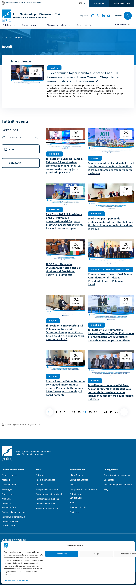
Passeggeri (7, 489)
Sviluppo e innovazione (47, 489)
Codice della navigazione (14, 512)
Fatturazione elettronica (47, 508)
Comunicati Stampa (79, 480)
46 (116, 412)
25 (90, 412)
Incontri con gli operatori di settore (110, 269)
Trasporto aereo (9, 485)
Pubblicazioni (76, 494)
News (72, 485)
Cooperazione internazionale (49, 494)
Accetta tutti (62, 554)
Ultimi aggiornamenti (121, 3)
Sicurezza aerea (9, 475)
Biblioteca (74, 512)
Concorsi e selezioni (45, 504)
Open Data (109, 480)
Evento (54, 68)
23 (79, 412)
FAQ (106, 489)
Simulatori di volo (78, 507)
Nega (96, 554)
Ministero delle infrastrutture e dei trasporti (24, 2)
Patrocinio (40, 475)
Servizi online (98, 3)
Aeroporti (6, 480)
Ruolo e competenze (45, 480)
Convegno (54, 154)
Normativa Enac (9, 507)
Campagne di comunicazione (83, 489)
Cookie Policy (9, 580)
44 (105, 412)
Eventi (73, 503)
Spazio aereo (8, 494)
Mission (39, 485)
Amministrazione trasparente (117, 475)
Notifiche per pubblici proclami (118, 485)
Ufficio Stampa (76, 475)
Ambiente (6, 499)
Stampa (95, 158)
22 (73, 412)
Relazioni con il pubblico (47, 499)
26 (95, 412)
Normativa (6, 504)
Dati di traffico (76, 498)
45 (111, 412)
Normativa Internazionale (13, 517)
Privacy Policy (22, 580)
